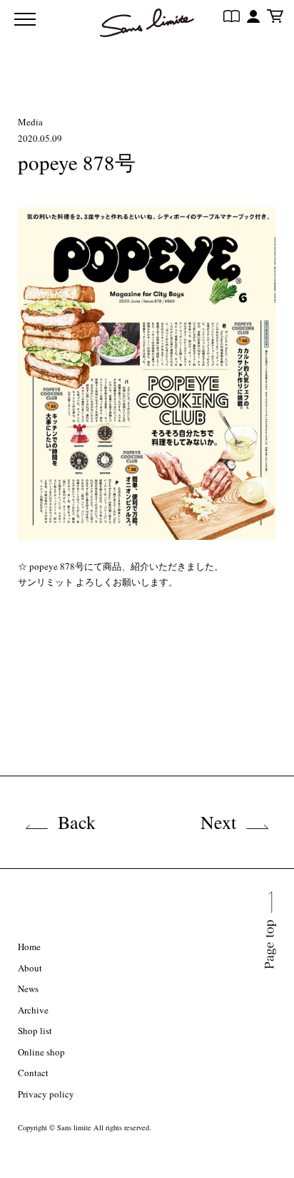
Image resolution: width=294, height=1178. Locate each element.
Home (29, 946)
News (28, 988)
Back (77, 822)
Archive (33, 1010)
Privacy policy (46, 1094)
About (30, 967)
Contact (33, 1072)
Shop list (35, 1030)
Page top (269, 967)
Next (218, 822)
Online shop (41, 1052)
